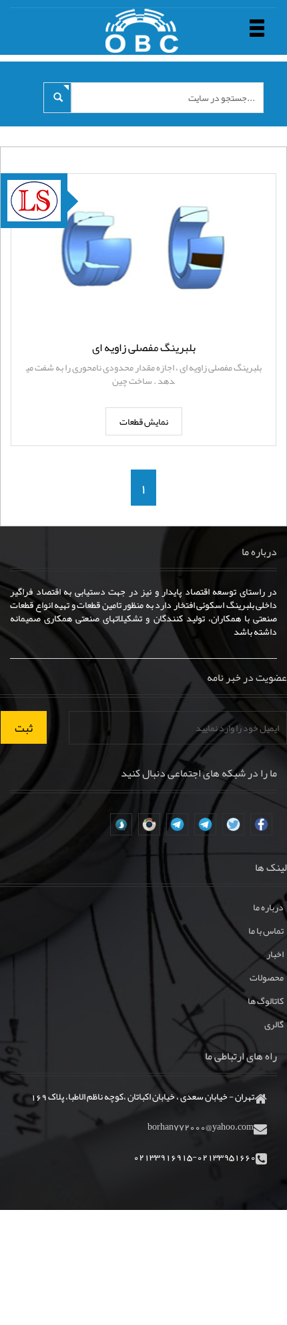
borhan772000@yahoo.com (201, 1126)
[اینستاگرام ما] (149, 824)
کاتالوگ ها (266, 1000)
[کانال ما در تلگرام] (205, 824)
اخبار (275, 953)
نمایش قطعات (143, 421)
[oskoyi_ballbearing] (121, 824)
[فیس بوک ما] (261, 824)
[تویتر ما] (233, 824)
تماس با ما (266, 930)
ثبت (24, 727)
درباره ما (268, 907)
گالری (274, 1024)
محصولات (267, 977)
